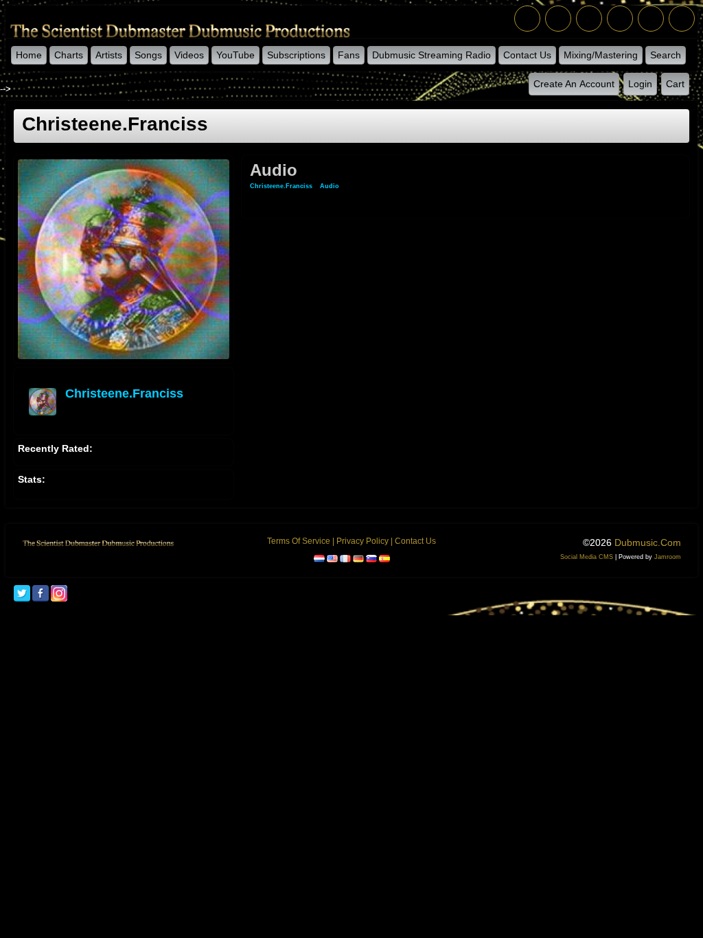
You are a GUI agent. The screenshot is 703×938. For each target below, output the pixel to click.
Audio (329, 186)
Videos (189, 54)
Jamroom (667, 556)
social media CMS (586, 556)
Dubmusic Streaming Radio (431, 54)
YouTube (235, 54)
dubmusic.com (647, 542)
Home (29, 54)
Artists (108, 54)
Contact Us (527, 54)
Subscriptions (296, 54)
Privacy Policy (362, 541)
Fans (349, 54)
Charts (68, 54)
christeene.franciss (124, 393)
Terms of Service (298, 541)
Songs (148, 54)
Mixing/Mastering (601, 54)
